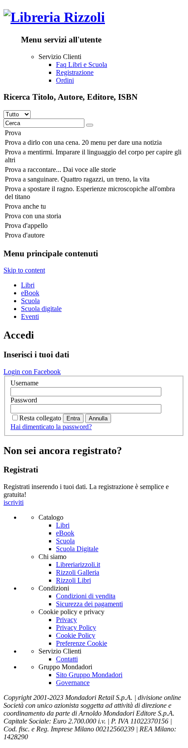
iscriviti (13, 502)
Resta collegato (40, 418)
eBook (30, 293)
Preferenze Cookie (81, 643)
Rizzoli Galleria (77, 572)
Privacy (66, 619)
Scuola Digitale (77, 548)
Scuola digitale (41, 308)
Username (24, 383)
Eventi (30, 316)
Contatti (67, 659)
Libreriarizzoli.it (78, 564)
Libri (28, 285)
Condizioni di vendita (85, 596)
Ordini (65, 80)
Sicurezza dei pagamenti (89, 604)
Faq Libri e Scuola (81, 64)
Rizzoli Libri (73, 580)
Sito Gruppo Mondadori (89, 674)
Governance (73, 682)
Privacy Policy (76, 627)
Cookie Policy (75, 635)
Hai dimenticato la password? (51, 426)
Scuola (30, 300)
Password (23, 400)
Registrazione (75, 72)
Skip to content (24, 270)
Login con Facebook (32, 371)
